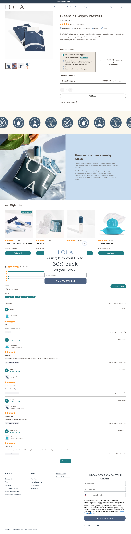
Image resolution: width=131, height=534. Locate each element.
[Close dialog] (84, 243)
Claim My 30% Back (65, 281)
